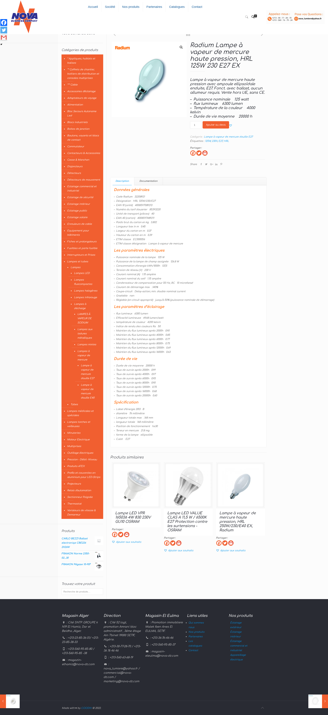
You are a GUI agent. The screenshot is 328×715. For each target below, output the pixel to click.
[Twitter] (199, 153)
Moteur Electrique (78, 439)
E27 (220, 141)
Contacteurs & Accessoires (83, 153)
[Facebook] (193, 153)
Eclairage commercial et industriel (82, 188)
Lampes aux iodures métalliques (84, 333)
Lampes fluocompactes (83, 282)
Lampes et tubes (77, 261)
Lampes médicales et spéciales (80, 413)
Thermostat (74, 503)
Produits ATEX (76, 466)
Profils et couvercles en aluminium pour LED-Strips (83, 475)
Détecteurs (74, 173)
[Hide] (1, 44)
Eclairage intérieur (78, 204)
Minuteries (73, 433)
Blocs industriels (77, 122)
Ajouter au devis (216, 125)
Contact (193, 650)
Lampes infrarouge (85, 297)
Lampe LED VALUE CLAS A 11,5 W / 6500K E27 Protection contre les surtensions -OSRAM (187, 521)
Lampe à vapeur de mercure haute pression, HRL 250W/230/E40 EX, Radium (237, 521)
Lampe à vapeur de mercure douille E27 (228, 137)
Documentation (148, 181)
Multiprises (74, 446)
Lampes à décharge (80, 306)
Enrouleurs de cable (79, 224)
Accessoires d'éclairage (81, 91)
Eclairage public (77, 210)
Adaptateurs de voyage (81, 98)
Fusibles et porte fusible (82, 248)
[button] (230, 125)
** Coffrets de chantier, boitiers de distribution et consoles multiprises (83, 73)
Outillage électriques (80, 453)
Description (122, 181)
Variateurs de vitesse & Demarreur (81, 512)
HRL (226, 141)
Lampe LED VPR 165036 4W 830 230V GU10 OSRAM (133, 517)
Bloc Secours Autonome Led (81, 113)
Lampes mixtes (86, 344)
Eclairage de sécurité (80, 197)
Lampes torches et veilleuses (78, 424)
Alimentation (75, 104)
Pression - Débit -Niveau (82, 459)
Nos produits (196, 632)
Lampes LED (82, 273)
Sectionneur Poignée (80, 497)
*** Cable (72, 84)
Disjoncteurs (75, 166)
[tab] (122, 181)
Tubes (74, 404)
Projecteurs (74, 484)
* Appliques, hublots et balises (81, 60)
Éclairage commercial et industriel (238, 646)
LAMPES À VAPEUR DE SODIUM (84, 318)
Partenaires (195, 636)
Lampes (75, 267)
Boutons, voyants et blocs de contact (83, 137)
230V (214, 141)
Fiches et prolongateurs (82, 241)
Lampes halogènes (85, 290)
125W (208, 141)
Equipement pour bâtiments (78, 232)
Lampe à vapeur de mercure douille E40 (87, 391)
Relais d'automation (79, 490)
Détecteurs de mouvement (83, 180)
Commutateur (75, 146)
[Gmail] (205, 153)
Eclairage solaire (77, 217)
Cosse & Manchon (78, 160)
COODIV (86, 708)
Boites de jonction (78, 129)
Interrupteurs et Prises (81, 255)
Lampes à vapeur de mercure (83, 355)
